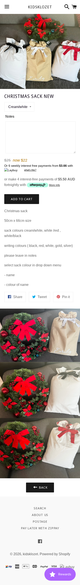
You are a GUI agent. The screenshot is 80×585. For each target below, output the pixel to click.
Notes (9, 116)
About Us (40, 515)
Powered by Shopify (55, 554)
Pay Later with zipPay (40, 528)
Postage (40, 522)
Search (40, 508)
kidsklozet (40, 7)
